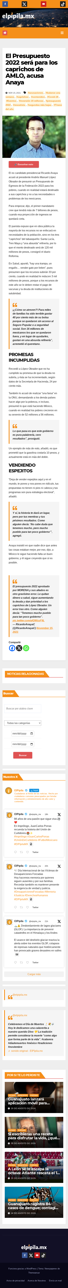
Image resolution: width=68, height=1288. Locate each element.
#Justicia (19, 895)
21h (46, 921)
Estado (12, 1095)
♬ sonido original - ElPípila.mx (25, 1051)
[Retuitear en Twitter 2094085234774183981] (22, 962)
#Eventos (11, 101)
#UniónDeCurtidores (25, 840)
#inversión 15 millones (31, 101)
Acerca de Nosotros (37, 1280)
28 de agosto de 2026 (23, 1213)
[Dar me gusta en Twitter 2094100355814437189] (28, 907)
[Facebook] (12, 648)
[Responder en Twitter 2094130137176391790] (16, 852)
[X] (19, 648)
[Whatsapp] (26, 648)
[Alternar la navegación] (62, 33)
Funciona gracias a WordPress (22, 1268)
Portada (34, 1095)
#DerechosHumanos (36, 895)
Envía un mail (55, 1280)
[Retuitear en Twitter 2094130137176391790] (22, 852)
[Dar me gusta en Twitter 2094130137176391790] (28, 852)
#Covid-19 (52, 97)
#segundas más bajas (39, 105)
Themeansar (34, 1273)
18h (46, 814)
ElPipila (18, 814)
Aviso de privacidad (15, 1280)
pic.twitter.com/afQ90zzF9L (29, 620)
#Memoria (50, 891)
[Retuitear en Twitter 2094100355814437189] (22, 907)
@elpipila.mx (19, 994)
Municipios (23, 1095)
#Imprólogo (20, 836)
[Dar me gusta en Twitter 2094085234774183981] (28, 962)
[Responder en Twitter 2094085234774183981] (16, 962)
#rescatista (19, 105)
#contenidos (38, 97)
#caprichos (22, 97)
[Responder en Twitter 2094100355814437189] (16, 907)
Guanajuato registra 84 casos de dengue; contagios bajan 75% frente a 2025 (34, 1208)
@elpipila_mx (35, 814)
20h (46, 866)
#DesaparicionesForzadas (29, 891)
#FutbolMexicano (47, 840)
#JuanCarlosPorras (38, 836)
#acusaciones (35, 93)
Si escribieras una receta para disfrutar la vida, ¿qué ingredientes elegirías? (32, 1138)
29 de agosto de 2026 (23, 1108)
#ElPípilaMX (21, 844)
